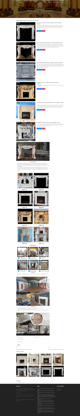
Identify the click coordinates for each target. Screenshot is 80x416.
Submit (25, 17)
